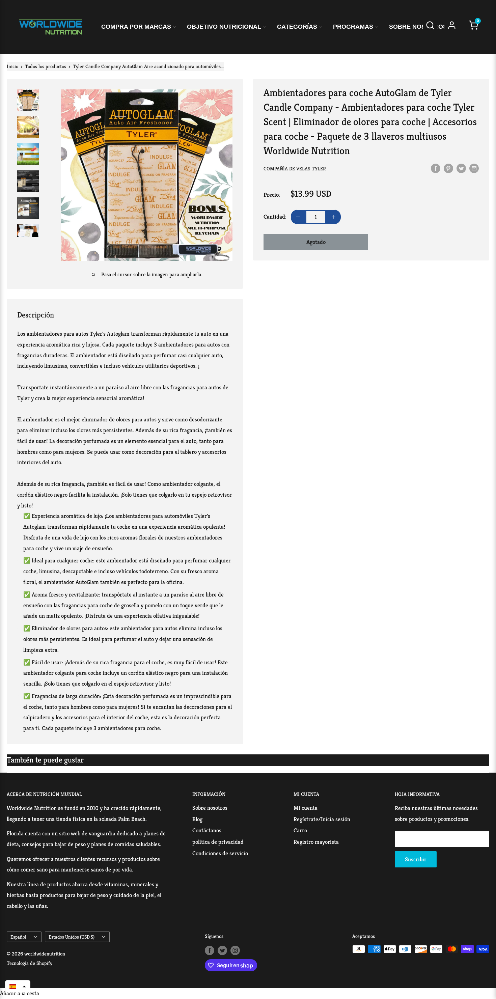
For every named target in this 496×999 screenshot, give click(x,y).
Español (18, 937)
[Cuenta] (451, 27)
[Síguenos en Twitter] (222, 950)
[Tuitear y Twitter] (461, 168)
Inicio (12, 66)
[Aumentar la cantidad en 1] (334, 217)
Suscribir (415, 859)
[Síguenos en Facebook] (209, 950)
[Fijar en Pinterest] (448, 168)
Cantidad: (275, 216)
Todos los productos (45, 66)
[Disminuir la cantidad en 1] (298, 217)
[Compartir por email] (474, 168)
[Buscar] (430, 27)
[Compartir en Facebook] (435, 168)
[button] (17, 986)
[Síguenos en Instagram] (235, 950)
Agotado (316, 242)
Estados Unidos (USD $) (71, 937)
